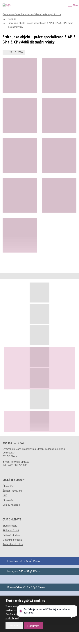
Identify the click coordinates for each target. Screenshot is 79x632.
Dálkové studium (11, 535)
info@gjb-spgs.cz (20, 461)
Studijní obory (10, 525)
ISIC (5, 495)
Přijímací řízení (11, 530)
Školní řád (8, 486)
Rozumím (33, 625)
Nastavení (14, 625)
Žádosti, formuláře (12, 490)
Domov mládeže (11, 504)
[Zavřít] (73, 609)
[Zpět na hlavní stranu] (11, 5)
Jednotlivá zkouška (13, 544)
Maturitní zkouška (12, 539)
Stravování (8, 500)
